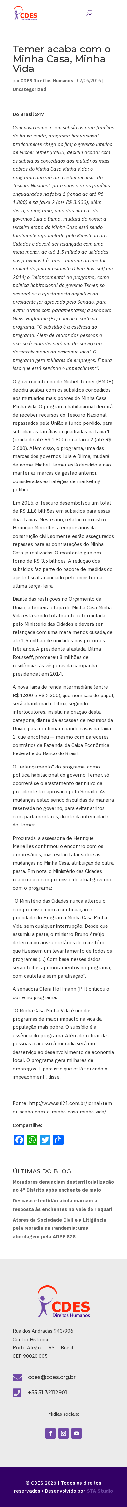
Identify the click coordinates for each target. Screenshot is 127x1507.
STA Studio (100, 1491)
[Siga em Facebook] (50, 1433)
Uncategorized (29, 89)
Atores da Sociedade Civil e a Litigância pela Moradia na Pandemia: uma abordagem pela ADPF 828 (59, 1228)
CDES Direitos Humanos (47, 81)
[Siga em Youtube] (76, 1433)
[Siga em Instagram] (63, 1433)
